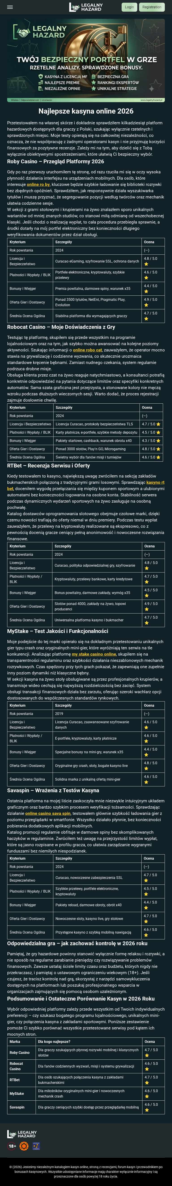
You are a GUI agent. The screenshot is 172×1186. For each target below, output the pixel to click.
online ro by (38, 184)
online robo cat (87, 350)
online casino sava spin (48, 813)
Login (129, 7)
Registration (151, 7)
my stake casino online (94, 654)
